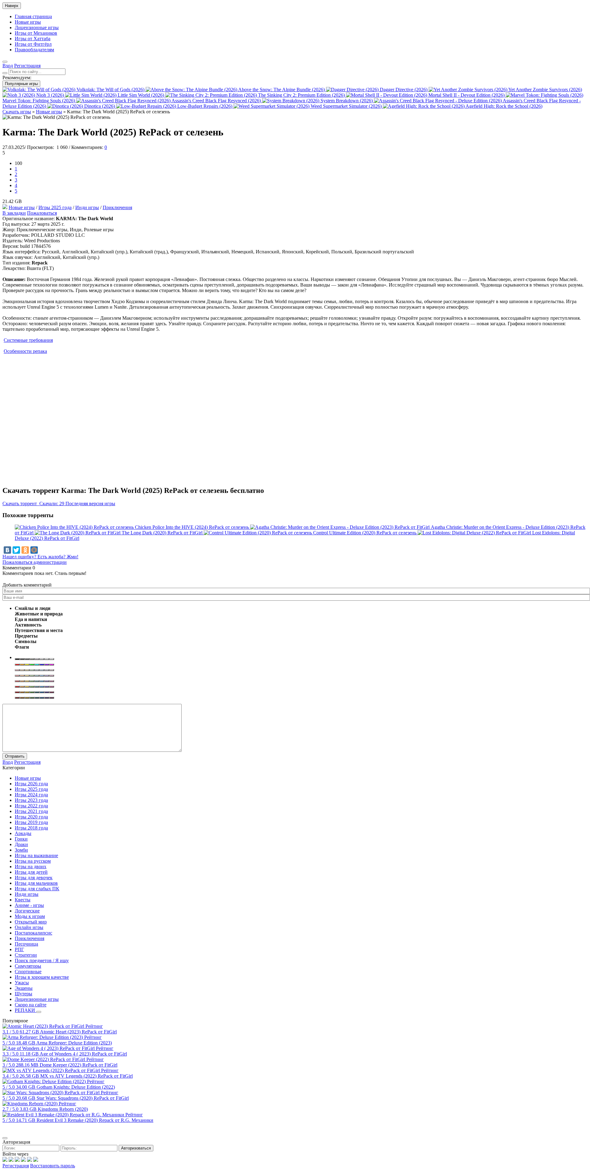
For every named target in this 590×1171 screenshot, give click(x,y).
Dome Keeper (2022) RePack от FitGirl (78, 1065)
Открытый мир (31, 921)
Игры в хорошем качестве (42, 977)
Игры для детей (31, 872)
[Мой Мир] (34, 550)
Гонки (21, 838)
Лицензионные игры (37, 27)
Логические (27, 910)
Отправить (15, 756)
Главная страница (33, 16)
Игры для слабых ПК (37, 888)
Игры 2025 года (55, 207)
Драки (21, 844)
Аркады (23, 833)
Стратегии (26, 955)
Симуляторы (28, 966)
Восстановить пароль (52, 1165)
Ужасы (22, 982)
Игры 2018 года (31, 827)
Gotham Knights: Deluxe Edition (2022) (76, 1087)
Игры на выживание (36, 855)
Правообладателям (34, 49)
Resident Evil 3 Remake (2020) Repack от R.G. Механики (95, 1120)
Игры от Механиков (36, 33)
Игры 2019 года (31, 822)
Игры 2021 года (31, 811)
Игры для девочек (34, 877)
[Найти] (4, 73)
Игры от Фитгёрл (33, 44)
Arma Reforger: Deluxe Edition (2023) (74, 1042)
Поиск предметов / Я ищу (42, 960)
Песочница (26, 944)
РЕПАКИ (25, 1010)
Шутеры (23, 993)
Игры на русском (33, 861)
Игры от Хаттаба (32, 38)
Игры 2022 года (31, 805)
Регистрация (15, 1165)
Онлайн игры (29, 927)
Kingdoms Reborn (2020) (63, 1109)
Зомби (21, 850)
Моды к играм (30, 916)
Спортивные (28, 971)
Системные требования (28, 340)
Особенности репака (25, 351)
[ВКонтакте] (7, 550)
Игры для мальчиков (36, 883)
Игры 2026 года (31, 783)
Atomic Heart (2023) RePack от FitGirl (78, 1031)
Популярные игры (21, 83)
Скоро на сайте (30, 1004)
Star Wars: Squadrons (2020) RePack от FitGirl (83, 1098)
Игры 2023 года (31, 800)
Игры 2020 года (31, 816)
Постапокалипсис (33, 932)
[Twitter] (16, 550)
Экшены (24, 988)
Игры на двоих (30, 866)
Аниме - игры (29, 905)
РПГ (19, 949)
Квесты (22, 899)
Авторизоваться (136, 1148)
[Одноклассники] (25, 550)
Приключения (117, 207)
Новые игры (28, 22)
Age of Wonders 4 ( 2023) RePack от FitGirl (83, 1053)
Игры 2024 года (31, 794)
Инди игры (87, 207)
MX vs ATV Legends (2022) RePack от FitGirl (86, 1076)
